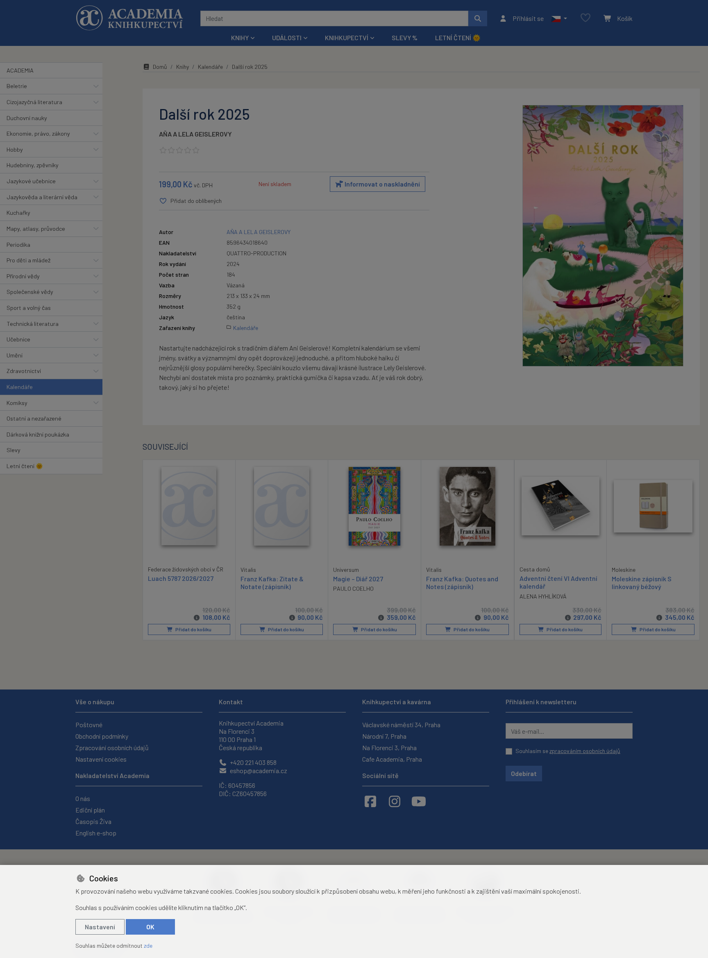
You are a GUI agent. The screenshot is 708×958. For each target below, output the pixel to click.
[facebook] (370, 801)
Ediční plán (90, 810)
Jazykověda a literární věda (42, 196)
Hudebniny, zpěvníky (33, 165)
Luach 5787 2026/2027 (180, 578)
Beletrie (17, 85)
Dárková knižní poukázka (38, 434)
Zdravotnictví (24, 370)
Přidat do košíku (193, 629)
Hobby (15, 149)
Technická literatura (33, 323)
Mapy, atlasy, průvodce (36, 228)
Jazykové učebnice (31, 180)
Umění (15, 355)
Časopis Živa (93, 821)
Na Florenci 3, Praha (389, 747)
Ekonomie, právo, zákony (38, 133)
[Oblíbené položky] (585, 18)
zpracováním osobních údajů (584, 750)
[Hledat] (477, 18)
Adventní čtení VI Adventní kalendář (558, 582)
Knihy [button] (240, 37)
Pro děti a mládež (28, 260)
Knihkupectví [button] (346, 37)
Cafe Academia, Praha (392, 759)
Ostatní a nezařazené (34, 418)
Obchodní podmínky (101, 736)
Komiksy (17, 402)
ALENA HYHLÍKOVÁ (543, 596)
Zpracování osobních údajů (112, 747)
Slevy (13, 449)
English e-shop (95, 833)
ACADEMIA (20, 70)
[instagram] (394, 801)
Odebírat (524, 773)
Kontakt (231, 701)
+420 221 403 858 (253, 762)
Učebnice (18, 339)
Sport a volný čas (29, 307)
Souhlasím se (567, 750)
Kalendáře (20, 386)
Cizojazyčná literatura (34, 101)
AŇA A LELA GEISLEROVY (195, 134)
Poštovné (88, 724)
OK (150, 927)
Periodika (18, 244)
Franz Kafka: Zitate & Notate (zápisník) (272, 582)
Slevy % (405, 37)
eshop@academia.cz (258, 770)
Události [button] (287, 37)
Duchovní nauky (27, 117)
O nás (82, 798)
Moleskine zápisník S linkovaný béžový (642, 582)
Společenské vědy (30, 291)
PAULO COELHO (353, 588)
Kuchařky (18, 212)
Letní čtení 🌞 (458, 37)
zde (148, 945)
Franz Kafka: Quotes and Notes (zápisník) (462, 582)
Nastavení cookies (101, 759)
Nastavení (100, 927)
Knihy (182, 66)
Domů (160, 66)
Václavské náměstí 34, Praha (401, 724)
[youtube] (419, 801)
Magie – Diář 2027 (358, 579)
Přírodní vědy (23, 276)
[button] (559, 18)
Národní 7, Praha (384, 736)
